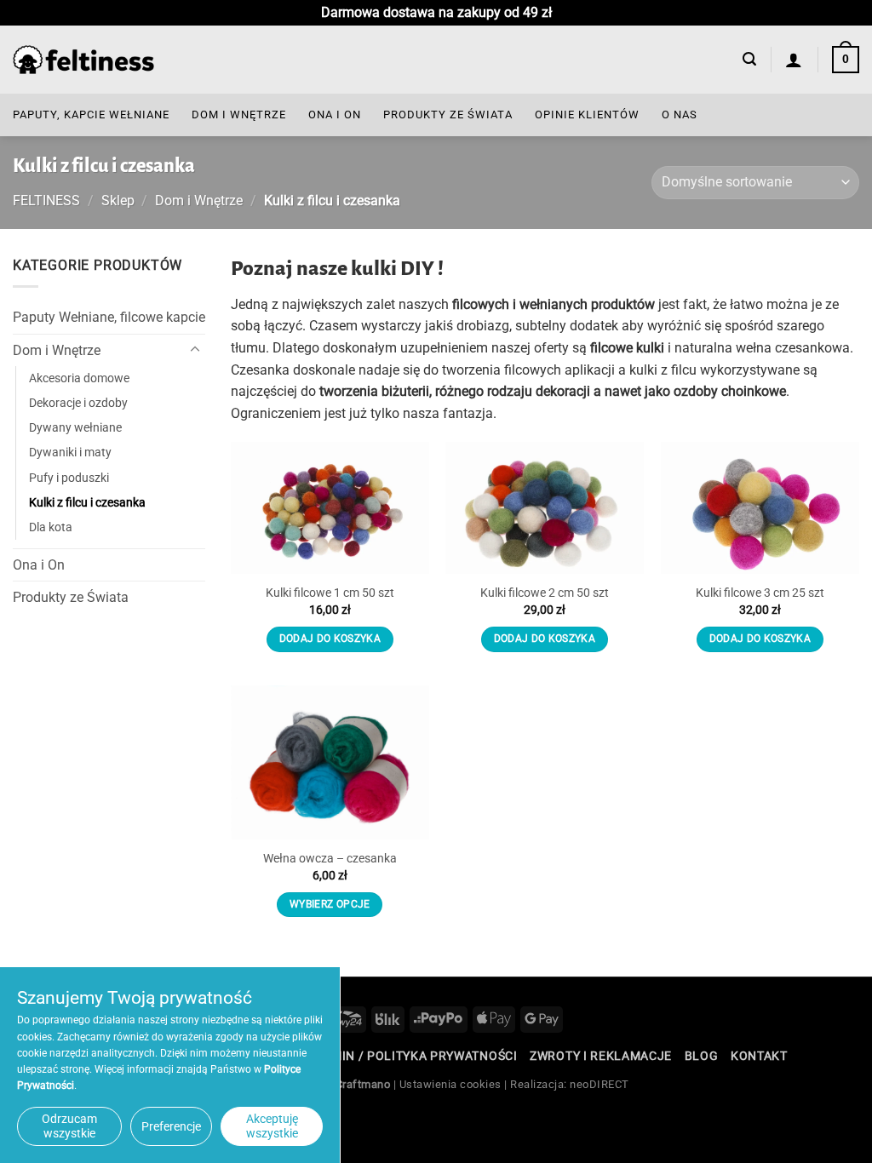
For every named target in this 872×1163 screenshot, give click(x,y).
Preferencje (171, 1126)
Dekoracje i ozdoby (78, 403)
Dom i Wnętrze (239, 114)
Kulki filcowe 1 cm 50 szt (330, 593)
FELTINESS (46, 200)
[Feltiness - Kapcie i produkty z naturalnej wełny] (83, 60)
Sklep (118, 200)
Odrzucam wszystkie (69, 1126)
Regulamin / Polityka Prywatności (400, 1056)
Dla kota (50, 526)
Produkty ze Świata (448, 114)
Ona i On (334, 114)
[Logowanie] (794, 59)
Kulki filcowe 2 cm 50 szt (544, 593)
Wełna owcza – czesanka (330, 858)
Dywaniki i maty (70, 452)
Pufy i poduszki (69, 477)
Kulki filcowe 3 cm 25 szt (760, 593)
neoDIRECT (599, 1084)
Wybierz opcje (330, 904)
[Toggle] (195, 350)
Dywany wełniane (75, 428)
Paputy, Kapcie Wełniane (91, 114)
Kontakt (759, 1056)
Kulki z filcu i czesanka (87, 502)
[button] (749, 59)
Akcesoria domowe (79, 378)
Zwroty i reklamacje (601, 1056)
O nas (679, 114)
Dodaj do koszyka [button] (330, 639)
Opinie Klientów (587, 114)
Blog (702, 1056)
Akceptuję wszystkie (272, 1126)
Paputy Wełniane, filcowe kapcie (109, 317)
